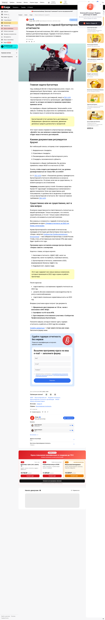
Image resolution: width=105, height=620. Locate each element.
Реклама (13, 616)
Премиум (15, 7)
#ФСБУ (57, 399)
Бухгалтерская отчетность (46, 20)
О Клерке (30, 7)
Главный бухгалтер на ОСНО (51, 464)
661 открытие (33, 409)
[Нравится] (29, 41)
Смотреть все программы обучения (52, 481)
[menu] (9, 29)
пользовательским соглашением (60, 374)
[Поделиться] (34, 41)
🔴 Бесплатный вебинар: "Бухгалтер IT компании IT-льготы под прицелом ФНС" (52, 11)
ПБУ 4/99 (67, 97)
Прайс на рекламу (5, 616)
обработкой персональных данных (44, 375)
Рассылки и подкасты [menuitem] (7, 56)
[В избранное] (31, 41)
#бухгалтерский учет (41, 397)
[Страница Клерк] (27, 19)
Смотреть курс (30, 475)
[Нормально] (50, 394)
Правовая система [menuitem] (6, 52)
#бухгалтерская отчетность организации (42, 399)
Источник (33, 404)
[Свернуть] (103, 618)
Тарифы (23, 7)
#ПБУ (31, 397)
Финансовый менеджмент (73, 464)
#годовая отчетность (54, 397)
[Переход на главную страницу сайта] (5, 7)
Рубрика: (32, 406)
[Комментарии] (26, 41)
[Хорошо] (46, 394)
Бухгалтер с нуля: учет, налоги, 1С (30, 465)
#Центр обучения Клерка (37, 401)
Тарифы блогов (4, 618)
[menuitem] (9, 11)
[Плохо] (55, 394)
